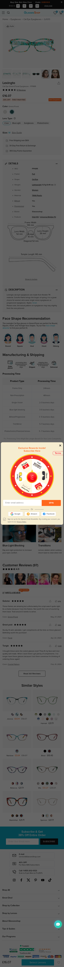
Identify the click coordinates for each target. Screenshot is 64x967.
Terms (58, 453)
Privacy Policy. (21, 522)
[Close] (60, 445)
